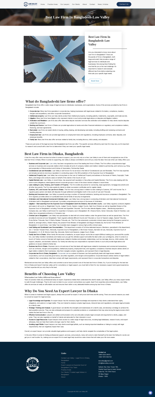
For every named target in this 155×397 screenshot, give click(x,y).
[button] (123, 4)
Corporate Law (63, 253)
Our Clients (76, 4)
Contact (92, 4)
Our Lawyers (64, 4)
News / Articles (103, 4)
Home (43, 4)
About (85, 4)
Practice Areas (53, 4)
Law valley (53, 163)
